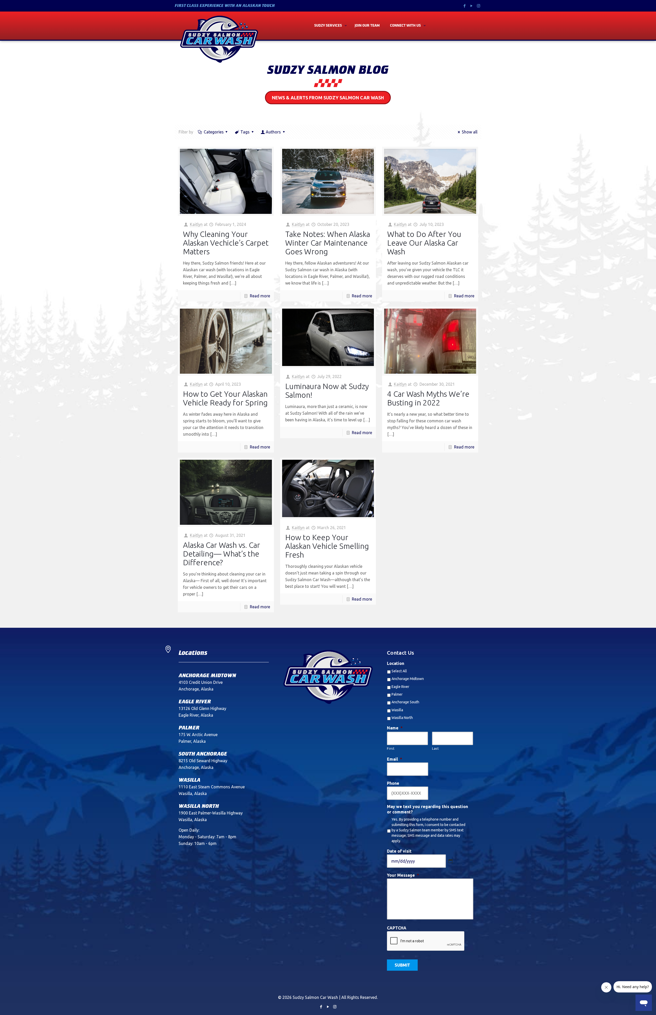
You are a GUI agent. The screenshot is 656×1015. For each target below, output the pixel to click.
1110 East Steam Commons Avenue (212, 786)
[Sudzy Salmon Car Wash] (219, 39)
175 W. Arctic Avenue (198, 734)
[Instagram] (478, 6)
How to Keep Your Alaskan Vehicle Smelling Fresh (327, 546)
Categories (214, 132)
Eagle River (400, 687)
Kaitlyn (196, 224)
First (390, 748)
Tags (245, 132)
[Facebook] (464, 6)
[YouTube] (471, 6)
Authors (273, 132)
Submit (402, 965)
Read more (260, 296)
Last (435, 748)
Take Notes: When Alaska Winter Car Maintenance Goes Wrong (327, 243)
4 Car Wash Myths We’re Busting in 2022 (428, 398)
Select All (399, 671)
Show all (469, 132)
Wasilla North (402, 718)
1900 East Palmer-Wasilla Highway (211, 813)
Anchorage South (405, 702)
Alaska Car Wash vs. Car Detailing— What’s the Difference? (221, 554)
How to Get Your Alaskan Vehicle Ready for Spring (225, 398)
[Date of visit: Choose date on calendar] (450, 861)
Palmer (397, 694)
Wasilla (397, 710)
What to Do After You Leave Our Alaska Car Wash (424, 243)
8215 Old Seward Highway (203, 760)
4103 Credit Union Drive (201, 682)
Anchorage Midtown (408, 679)
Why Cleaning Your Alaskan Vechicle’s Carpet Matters (226, 243)
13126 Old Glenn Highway (202, 708)
